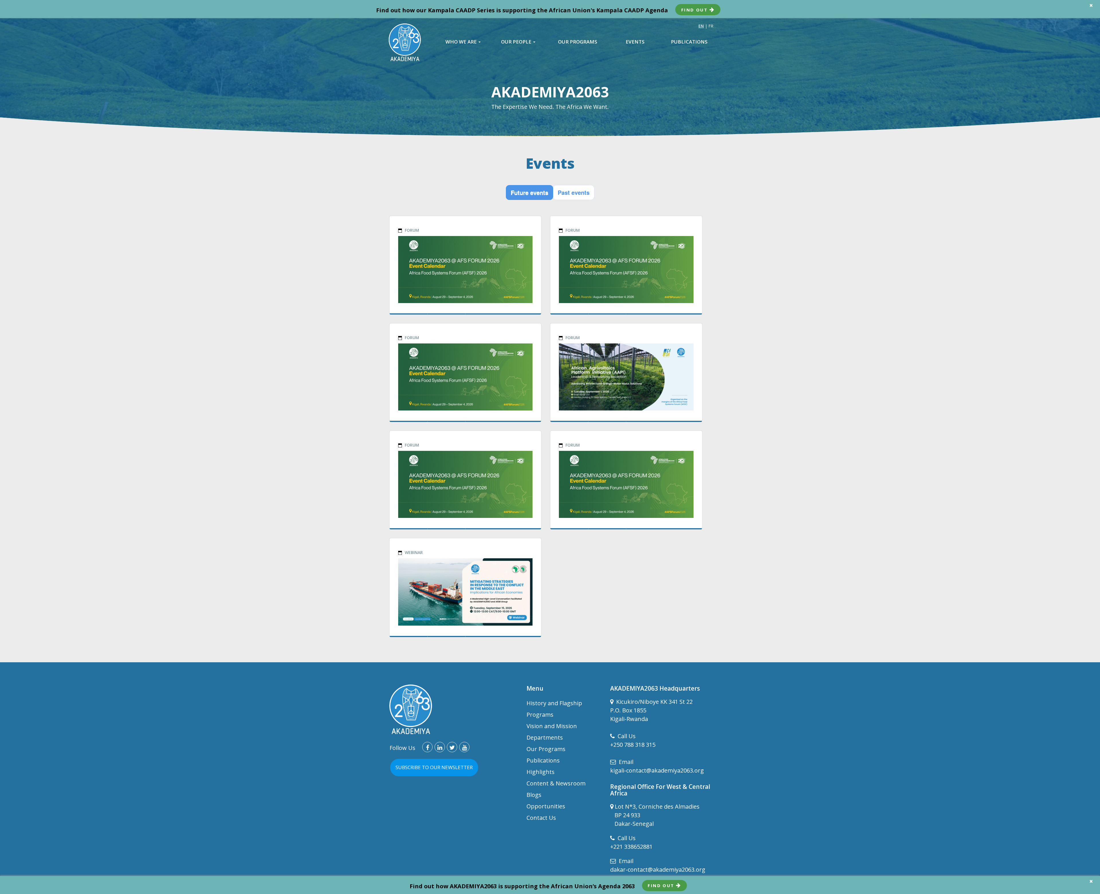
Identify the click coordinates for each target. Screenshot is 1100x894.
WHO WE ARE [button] (461, 42)
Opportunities (546, 806)
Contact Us (541, 818)
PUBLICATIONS (689, 42)
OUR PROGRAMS (577, 42)
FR (710, 26)
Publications (543, 760)
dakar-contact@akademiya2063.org (657, 869)
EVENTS (635, 42)
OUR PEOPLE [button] (517, 42)
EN (701, 26)
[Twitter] (452, 747)
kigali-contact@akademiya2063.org (657, 770)
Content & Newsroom (556, 783)
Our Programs (546, 749)
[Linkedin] (440, 747)
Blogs (534, 795)
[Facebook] (427, 747)
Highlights (541, 772)
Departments (545, 737)
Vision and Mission (552, 726)
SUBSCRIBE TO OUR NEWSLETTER (434, 767)
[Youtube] (464, 747)
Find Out (695, 10)
